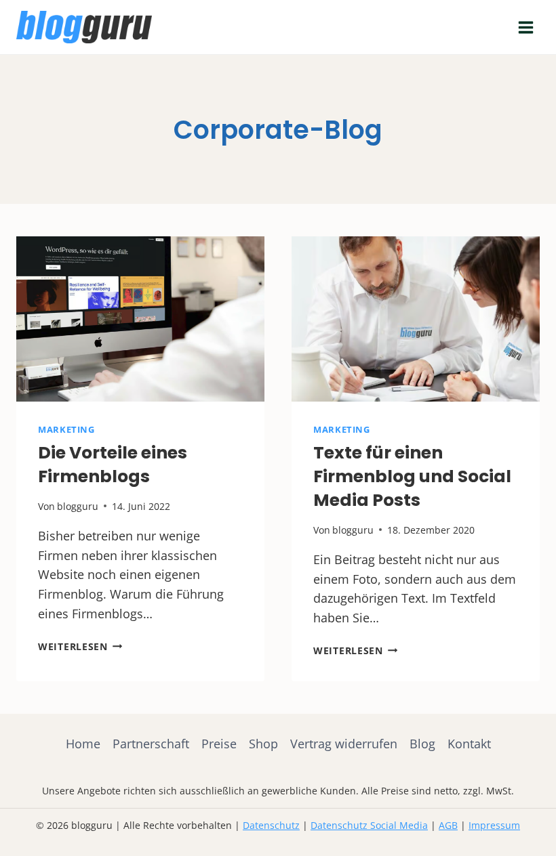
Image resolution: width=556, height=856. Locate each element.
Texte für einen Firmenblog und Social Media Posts (412, 476)
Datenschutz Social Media (369, 825)
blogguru (77, 506)
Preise (219, 743)
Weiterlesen (80, 646)
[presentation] (140, 319)
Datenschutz (271, 825)
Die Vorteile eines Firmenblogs (112, 464)
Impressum (494, 825)
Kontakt (469, 743)
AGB (448, 825)
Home (83, 743)
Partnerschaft (151, 743)
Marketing (66, 429)
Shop (263, 743)
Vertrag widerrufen (343, 743)
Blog (422, 743)
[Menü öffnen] (525, 27)
